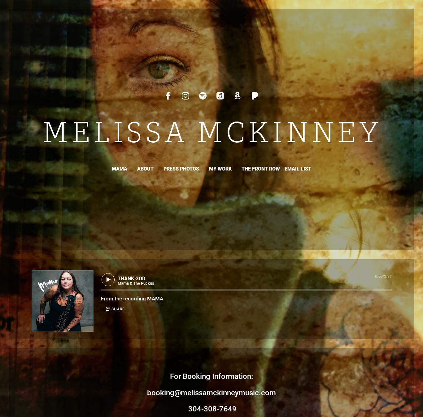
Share (118, 309)
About (145, 169)
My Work (220, 169)
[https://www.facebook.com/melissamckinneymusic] (168, 96)
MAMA (119, 169)
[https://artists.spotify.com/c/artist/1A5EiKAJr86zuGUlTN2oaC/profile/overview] (203, 96)
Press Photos (181, 169)
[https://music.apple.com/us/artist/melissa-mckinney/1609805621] (220, 96)
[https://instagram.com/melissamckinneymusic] (185, 96)
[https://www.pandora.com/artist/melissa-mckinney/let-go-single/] (255, 96)
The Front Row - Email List (276, 169)
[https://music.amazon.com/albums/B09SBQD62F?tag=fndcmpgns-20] (237, 96)
